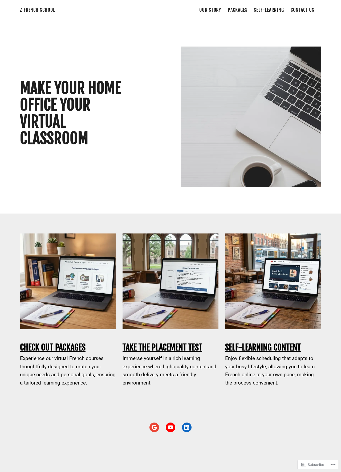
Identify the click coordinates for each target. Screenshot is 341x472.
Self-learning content (263, 347)
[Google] (154, 427)
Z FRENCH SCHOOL (37, 10)
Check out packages (53, 347)
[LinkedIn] (187, 427)
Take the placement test (162, 347)
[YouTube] (170, 427)
